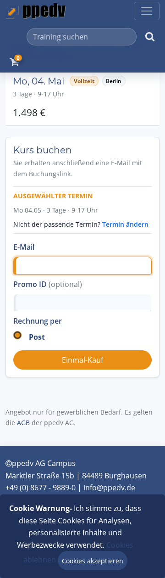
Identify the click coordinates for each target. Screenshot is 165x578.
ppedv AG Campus (44, 463)
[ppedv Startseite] (36, 11)
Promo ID (47, 284)
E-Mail (23, 247)
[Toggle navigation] (147, 11)
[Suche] (150, 36)
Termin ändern (125, 224)
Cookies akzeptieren (92, 560)
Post (37, 337)
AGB (23, 422)
